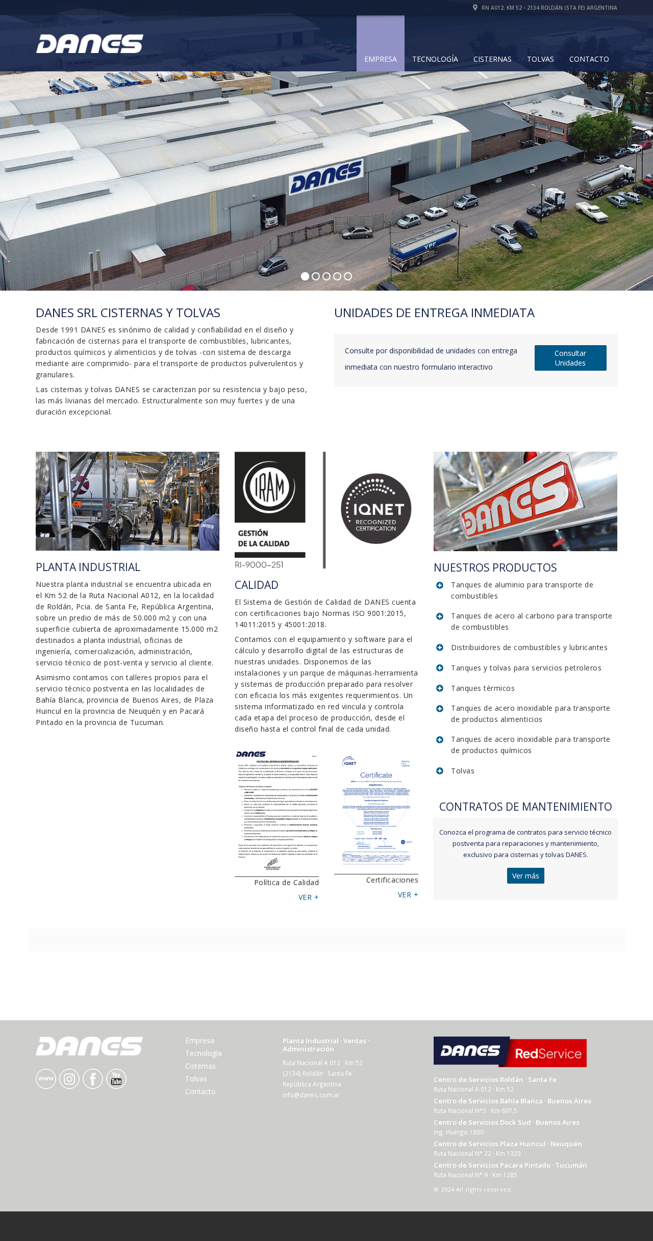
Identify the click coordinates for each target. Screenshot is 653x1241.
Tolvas (540, 59)
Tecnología (435, 59)
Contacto (589, 59)
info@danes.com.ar (311, 1095)
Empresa (380, 59)
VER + (308, 897)
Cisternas (492, 59)
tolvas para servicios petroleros (545, 668)
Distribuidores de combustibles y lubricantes (529, 647)
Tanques (466, 668)
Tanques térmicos (483, 688)
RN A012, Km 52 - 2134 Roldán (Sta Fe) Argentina (548, 7)
